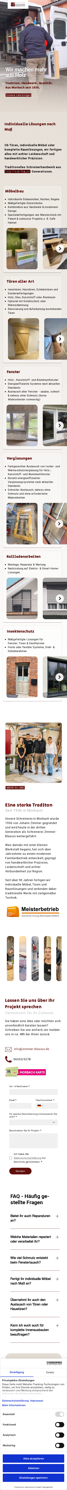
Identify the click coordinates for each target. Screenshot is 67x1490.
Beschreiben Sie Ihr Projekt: (25, 1130)
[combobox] (33, 1122)
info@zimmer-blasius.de (31, 1049)
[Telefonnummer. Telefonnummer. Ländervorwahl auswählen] (40, 1105)
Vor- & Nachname (19, 1086)
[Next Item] (60, 249)
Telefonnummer (44, 1100)
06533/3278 (22, 1059)
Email (12, 1100)
